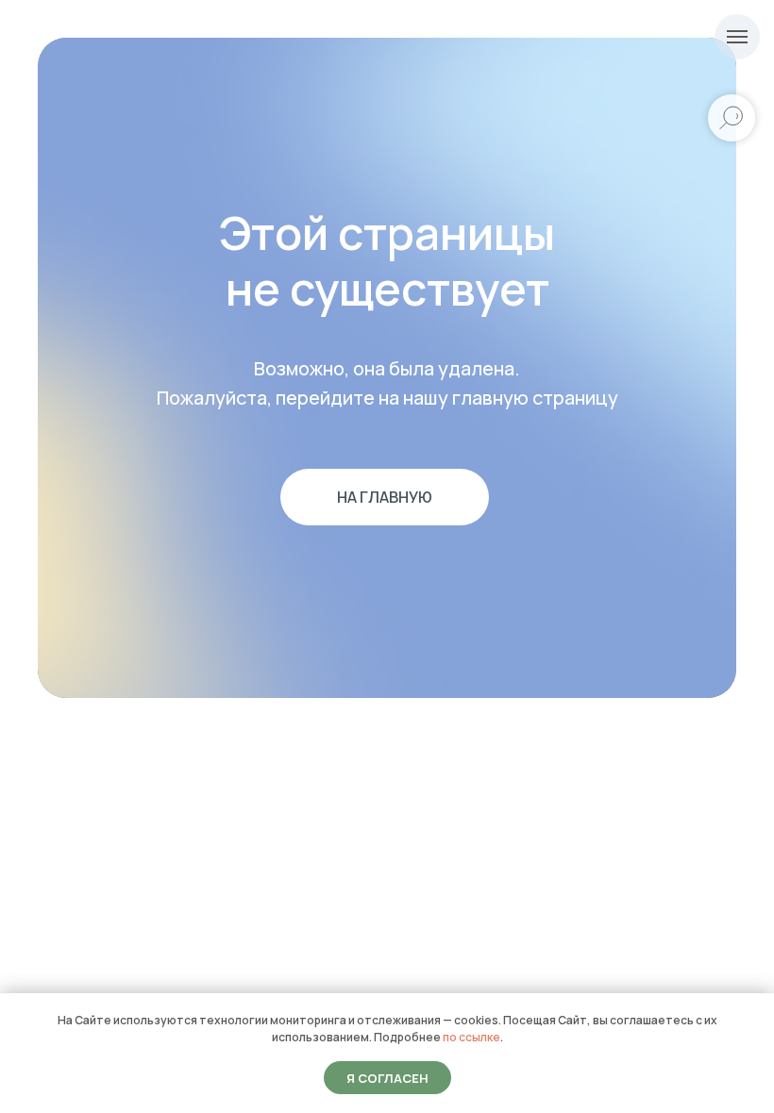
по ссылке (471, 1037)
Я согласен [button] (387, 1078)
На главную (384, 497)
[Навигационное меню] (737, 36)
